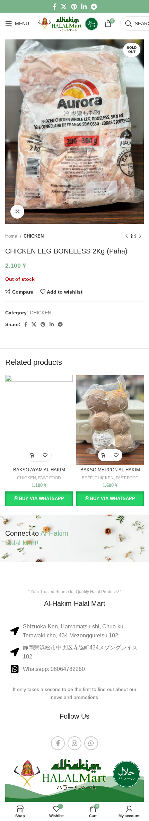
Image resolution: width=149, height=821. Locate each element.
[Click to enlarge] (17, 212)
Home (11, 236)
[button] (33, 455)
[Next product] (140, 236)
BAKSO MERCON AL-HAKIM (110, 470)
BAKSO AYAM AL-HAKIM (39, 470)
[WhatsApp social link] (91, 743)
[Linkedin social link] (84, 6)
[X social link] (64, 6)
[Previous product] (126, 236)
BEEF (87, 478)
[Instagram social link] (74, 743)
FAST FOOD (49, 478)
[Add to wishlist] (45, 455)
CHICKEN (34, 236)
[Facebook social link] (55, 6)
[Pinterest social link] (74, 6)
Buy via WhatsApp (41, 498)
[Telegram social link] (94, 6)
